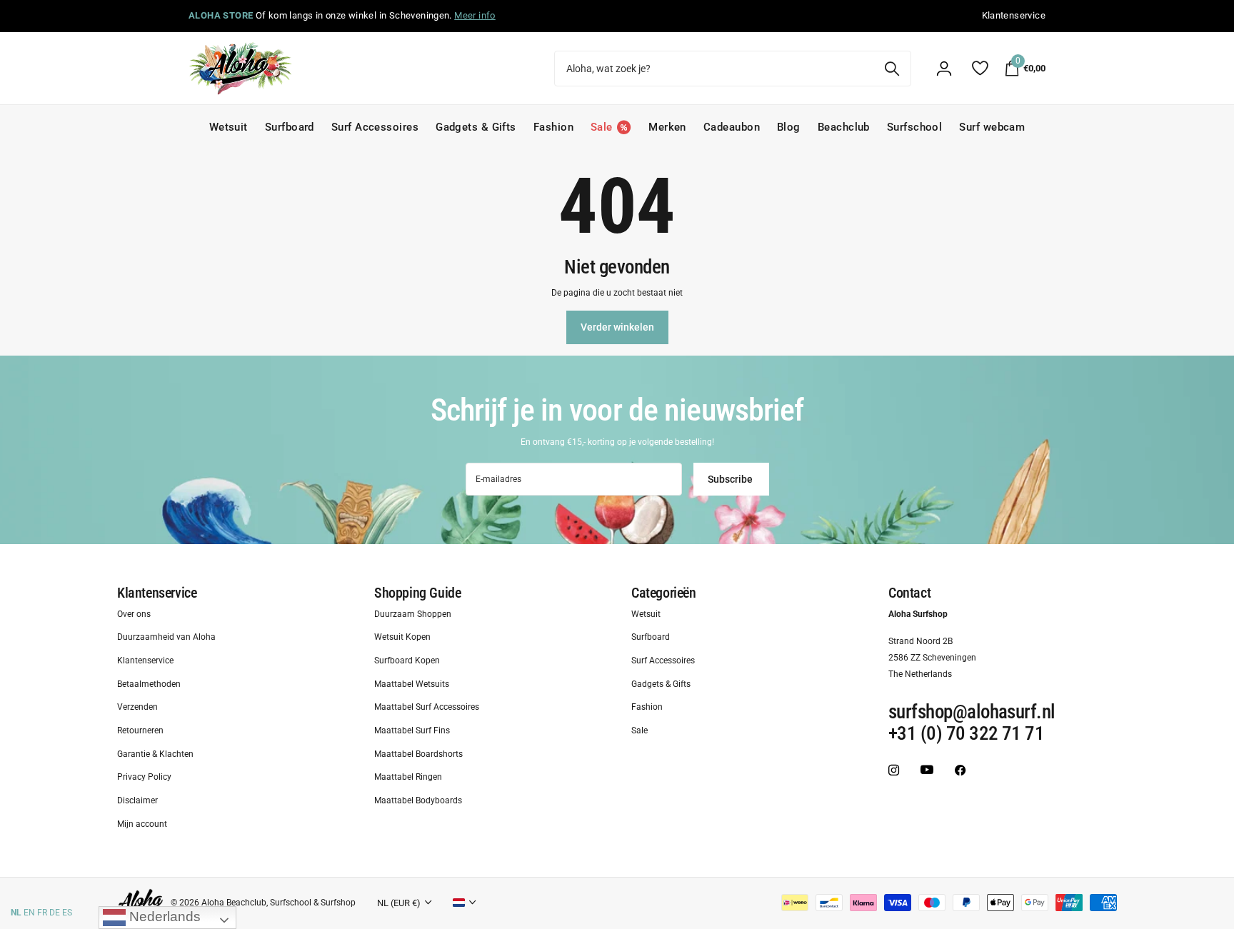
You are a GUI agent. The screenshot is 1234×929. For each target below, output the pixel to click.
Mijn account (142, 824)
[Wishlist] (979, 68)
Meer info (475, 15)
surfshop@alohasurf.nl (971, 712)
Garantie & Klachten (155, 754)
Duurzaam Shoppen (412, 614)
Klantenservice (156, 592)
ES (67, 913)
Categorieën (663, 592)
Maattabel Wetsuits (411, 684)
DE (54, 913)
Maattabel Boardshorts (418, 754)
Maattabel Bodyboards (418, 800)
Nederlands (163, 916)
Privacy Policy (144, 778)
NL (16, 913)
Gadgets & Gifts (476, 127)
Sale (639, 730)
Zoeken (891, 68)
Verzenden (137, 708)
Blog (789, 127)
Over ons (134, 614)
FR (42, 913)
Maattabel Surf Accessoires (426, 708)
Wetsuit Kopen (402, 638)
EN (29, 913)
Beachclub (844, 127)
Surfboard (289, 127)
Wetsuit (228, 127)
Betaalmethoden (149, 684)
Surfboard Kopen (407, 661)
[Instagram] (893, 770)
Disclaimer (137, 800)
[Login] (944, 68)
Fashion (553, 127)
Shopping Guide (417, 592)
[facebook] (960, 770)
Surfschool (915, 127)
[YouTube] (927, 770)
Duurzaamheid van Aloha (166, 638)
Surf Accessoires (374, 127)
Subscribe (731, 479)
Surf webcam (992, 127)
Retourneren (140, 730)
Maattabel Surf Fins (412, 730)
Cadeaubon (731, 127)
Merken (667, 127)
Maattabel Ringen (408, 778)
